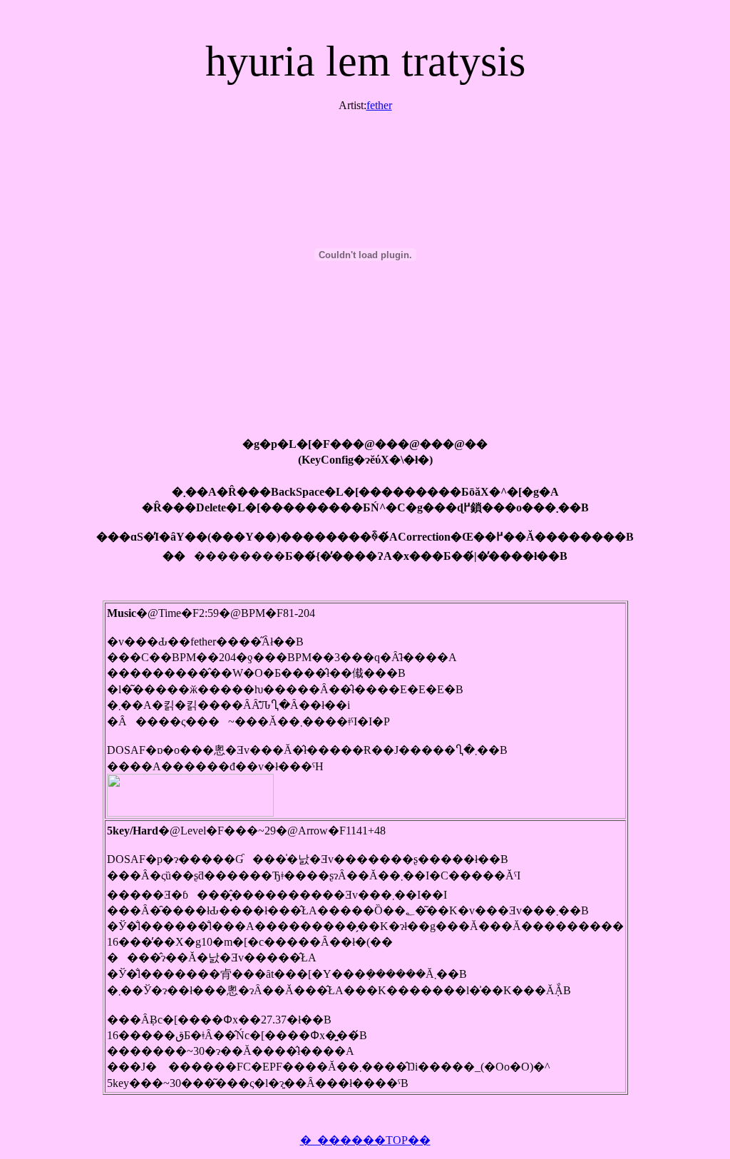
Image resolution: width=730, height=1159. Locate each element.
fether (379, 105)
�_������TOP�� (365, 1140)
